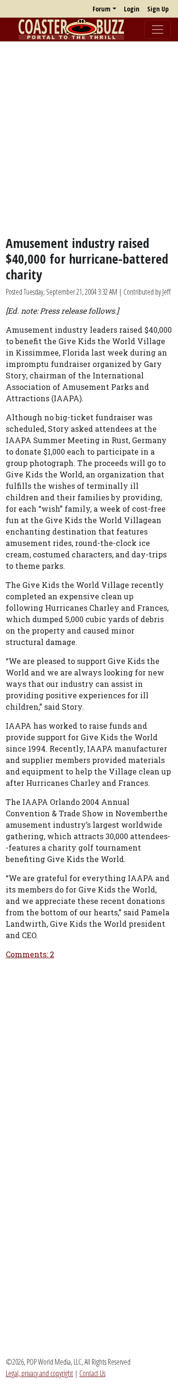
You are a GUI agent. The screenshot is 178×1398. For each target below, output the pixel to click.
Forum (102, 8)
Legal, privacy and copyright (39, 1373)
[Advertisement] (89, 138)
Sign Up (158, 8)
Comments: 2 (30, 954)
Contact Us (92, 1373)
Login (132, 8)
